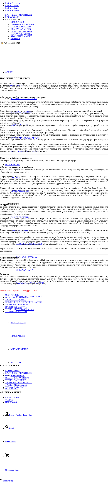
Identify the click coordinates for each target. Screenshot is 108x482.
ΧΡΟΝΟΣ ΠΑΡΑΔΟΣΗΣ (16, 311)
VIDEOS (9, 400)
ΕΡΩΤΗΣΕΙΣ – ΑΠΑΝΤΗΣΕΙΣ (18, 15)
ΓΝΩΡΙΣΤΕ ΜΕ (12, 397)
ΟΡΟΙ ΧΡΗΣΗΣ (17, 22)
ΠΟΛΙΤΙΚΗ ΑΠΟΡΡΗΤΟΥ (22, 24)
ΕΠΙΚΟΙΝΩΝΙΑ (12, 17)
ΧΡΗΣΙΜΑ (15, 38)
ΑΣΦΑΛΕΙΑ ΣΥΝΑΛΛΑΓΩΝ (18, 304)
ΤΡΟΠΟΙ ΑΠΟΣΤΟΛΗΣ (21, 34)
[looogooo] (20, 57)
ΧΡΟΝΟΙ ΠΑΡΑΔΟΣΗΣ (21, 36)
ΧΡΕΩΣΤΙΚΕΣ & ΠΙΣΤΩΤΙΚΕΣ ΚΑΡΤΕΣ (23, 302)
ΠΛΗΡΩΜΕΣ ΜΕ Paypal (21, 31)
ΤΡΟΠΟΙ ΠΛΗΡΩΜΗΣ (21, 27)
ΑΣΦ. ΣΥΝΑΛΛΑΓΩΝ (21, 29)
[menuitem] (56, 15)
